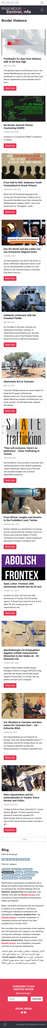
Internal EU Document (10, 878)
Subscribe (36, 999)
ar (8, 3)
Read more (10, 88)
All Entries (6, 869)
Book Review (27, 869)
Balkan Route (16, 869)
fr (12, 3)
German (26, 859)
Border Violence (8, 872)
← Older (23, 839)
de (17, 3)
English (5, 859)
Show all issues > (23, 993)
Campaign (19, 872)
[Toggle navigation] (41, 2)
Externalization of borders (11, 875)
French (19, 859)
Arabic (12, 859)
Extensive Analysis (31, 872)
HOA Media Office (28, 875)
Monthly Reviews (25, 878)
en (3, 3)
